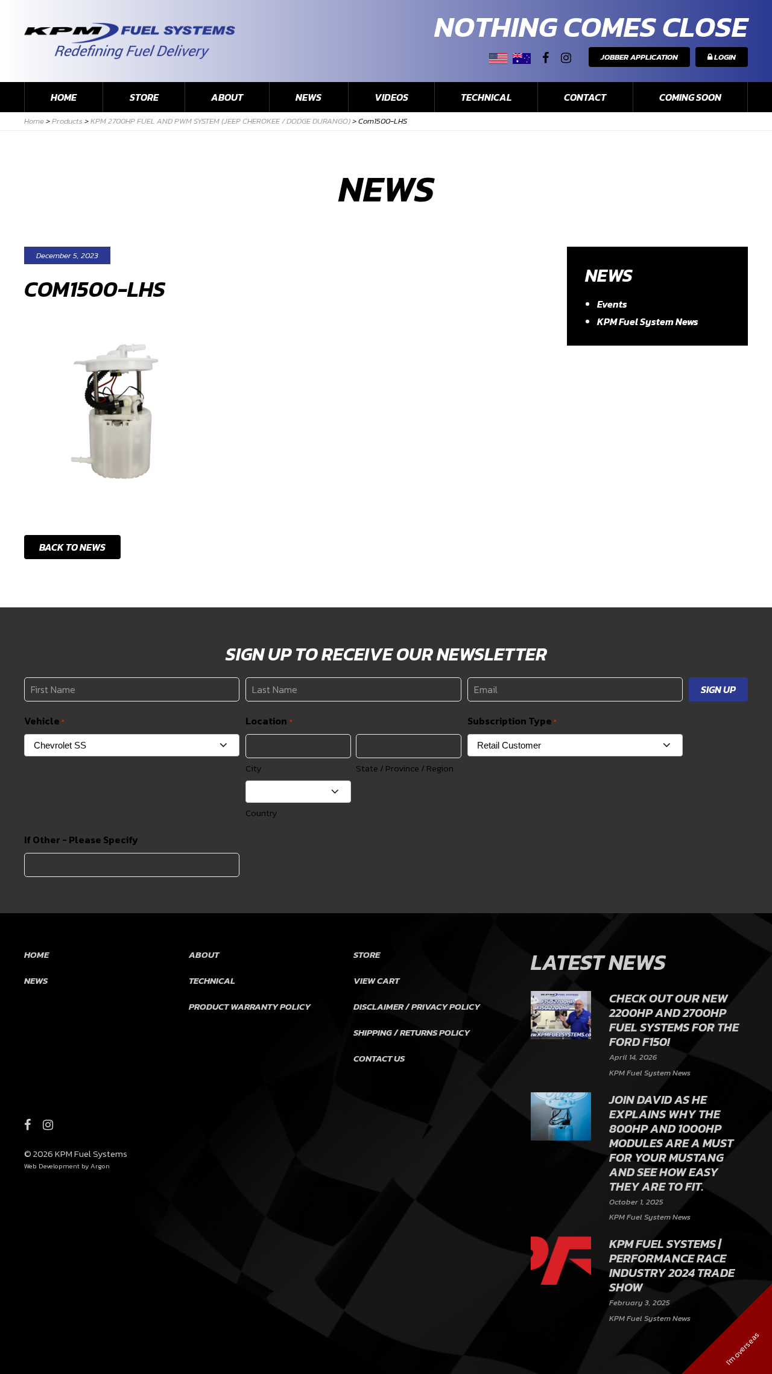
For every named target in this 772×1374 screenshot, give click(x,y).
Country (261, 813)
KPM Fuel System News (647, 321)
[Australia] (522, 58)
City (253, 768)
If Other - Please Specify (81, 839)
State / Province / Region (405, 768)
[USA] (498, 58)
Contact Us (379, 1058)
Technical (486, 97)
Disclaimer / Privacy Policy (416, 1006)
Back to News (72, 547)
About (227, 97)
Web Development (52, 1166)
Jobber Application (639, 57)
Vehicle (44, 721)
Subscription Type (512, 721)
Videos (391, 97)
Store (144, 97)
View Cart (376, 980)
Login (724, 57)
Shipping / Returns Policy (411, 1032)
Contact (585, 97)
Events (612, 304)
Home (64, 97)
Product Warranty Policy (250, 1006)
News (308, 97)
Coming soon (690, 97)
